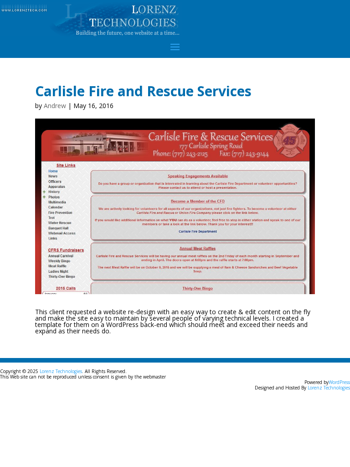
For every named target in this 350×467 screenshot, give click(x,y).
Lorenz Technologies (61, 371)
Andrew (55, 105)
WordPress (339, 382)
